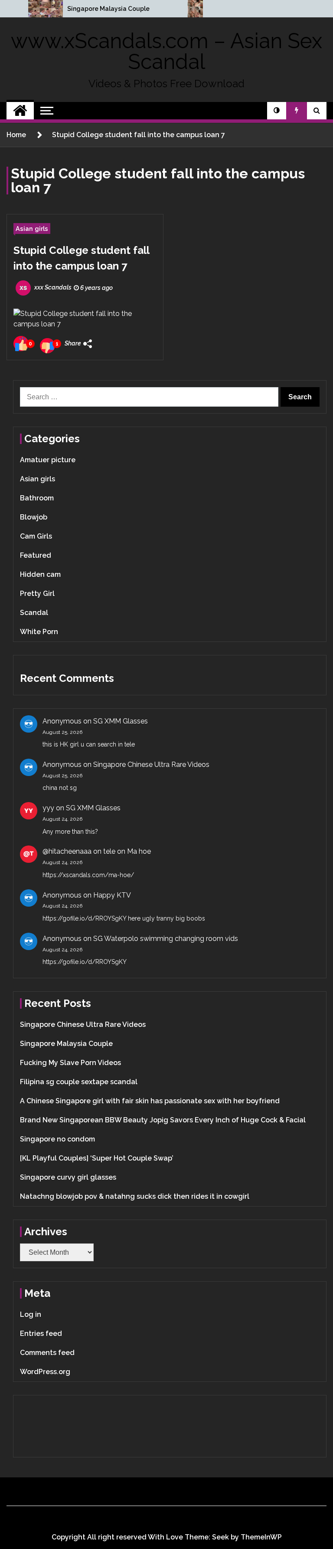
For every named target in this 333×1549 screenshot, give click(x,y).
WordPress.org (45, 1372)
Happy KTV (112, 895)
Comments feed (47, 1352)
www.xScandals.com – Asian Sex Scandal (166, 51)
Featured (35, 555)
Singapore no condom (57, 1139)
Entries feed (41, 1333)
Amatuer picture (47, 460)
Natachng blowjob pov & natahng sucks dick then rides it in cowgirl (134, 1196)
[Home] (20, 110)
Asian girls (32, 228)
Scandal (34, 612)
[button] (276, 110)
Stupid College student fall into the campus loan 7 (81, 258)
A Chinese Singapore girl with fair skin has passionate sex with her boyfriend (150, 1101)
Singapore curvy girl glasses (68, 1177)
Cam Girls (36, 536)
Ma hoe (139, 851)
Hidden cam (40, 574)
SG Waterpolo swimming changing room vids (165, 938)
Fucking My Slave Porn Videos (70, 1063)
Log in (30, 1314)
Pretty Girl (37, 593)
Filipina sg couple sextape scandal (78, 1082)
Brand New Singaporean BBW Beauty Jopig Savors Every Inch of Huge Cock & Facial (163, 1120)
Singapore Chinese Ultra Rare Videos (151, 764)
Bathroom (37, 498)
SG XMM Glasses (120, 721)
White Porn (39, 632)
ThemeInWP (261, 1537)
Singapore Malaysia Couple (108, 8)
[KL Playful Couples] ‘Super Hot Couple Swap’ (96, 1158)
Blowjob (33, 517)
